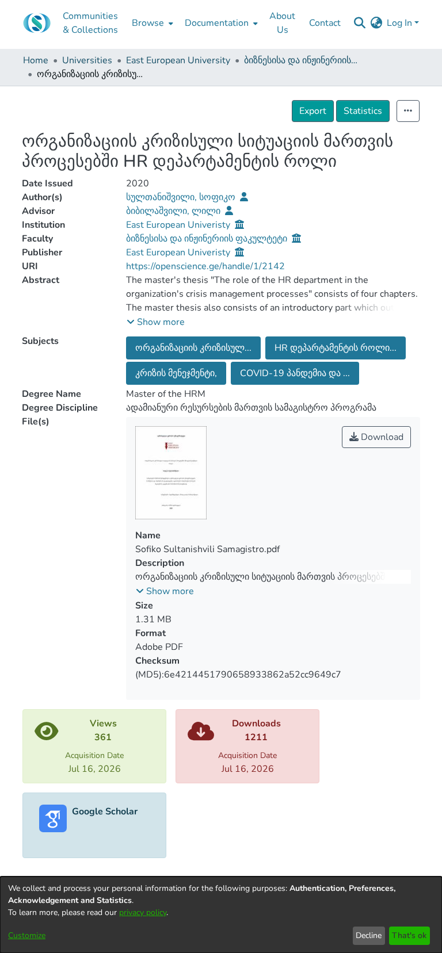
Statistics (363, 111)
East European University (178, 60)
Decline (369, 935)
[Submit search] (359, 23)
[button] (155, 322)
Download (381, 437)
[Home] (36, 23)
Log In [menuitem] (399, 23)
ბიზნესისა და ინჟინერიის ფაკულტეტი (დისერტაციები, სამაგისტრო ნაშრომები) (301, 60)
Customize (26, 935)
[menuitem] (151, 23)
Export (312, 111)
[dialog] (221, 915)
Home (35, 60)
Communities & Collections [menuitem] (90, 23)
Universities (87, 60)
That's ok (409, 935)
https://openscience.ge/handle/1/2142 (205, 266)
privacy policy (142, 912)
